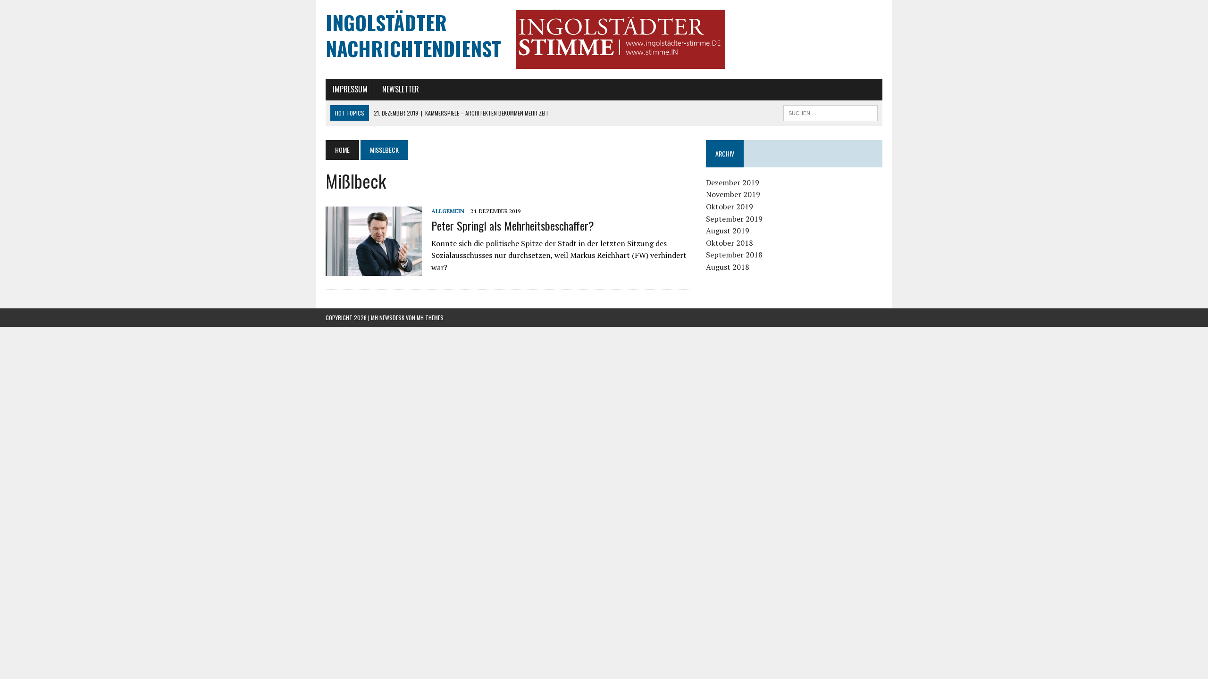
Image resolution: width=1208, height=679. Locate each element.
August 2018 (727, 267)
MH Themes (430, 318)
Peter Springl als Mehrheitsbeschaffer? (512, 225)
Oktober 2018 (729, 243)
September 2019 (734, 219)
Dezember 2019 (732, 182)
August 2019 (727, 230)
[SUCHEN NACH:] (830, 111)
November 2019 (733, 194)
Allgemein (447, 211)
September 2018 (734, 254)
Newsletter (400, 89)
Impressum (350, 89)
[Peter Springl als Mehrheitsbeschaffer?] (374, 269)
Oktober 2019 (729, 206)
